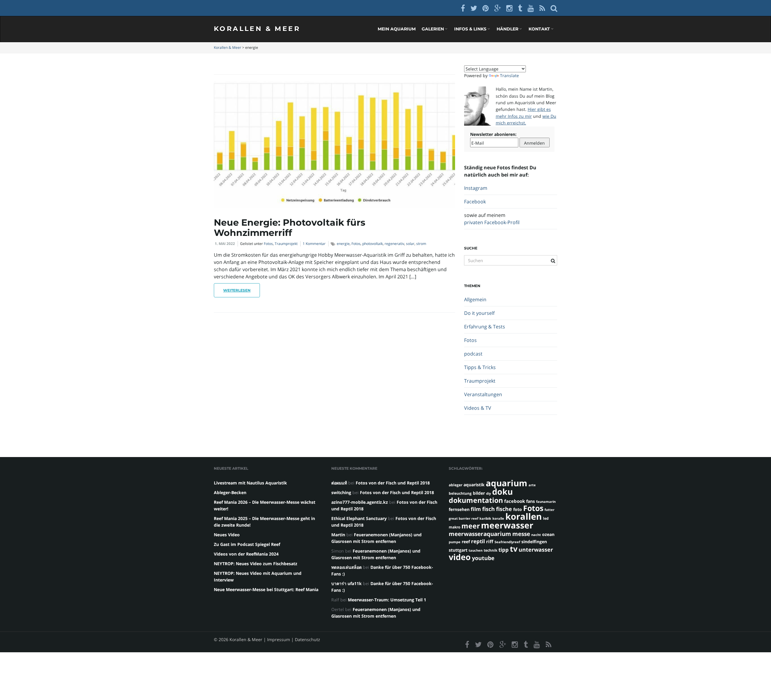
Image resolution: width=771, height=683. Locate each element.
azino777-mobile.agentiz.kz (359, 502)
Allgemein (475, 299)
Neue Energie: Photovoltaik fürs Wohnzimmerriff (289, 227)
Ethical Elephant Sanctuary (359, 518)
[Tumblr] (520, 8)
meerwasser (507, 525)
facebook (514, 501)
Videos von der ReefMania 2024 (246, 554)
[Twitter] (473, 8)
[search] (554, 8)
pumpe (454, 542)
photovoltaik (372, 243)
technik (490, 550)
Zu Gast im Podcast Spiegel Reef (247, 544)
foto (517, 509)
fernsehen (459, 509)
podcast (473, 353)
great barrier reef (463, 518)
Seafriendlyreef (507, 542)
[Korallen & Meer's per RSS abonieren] (542, 8)
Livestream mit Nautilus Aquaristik (250, 483)
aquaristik (474, 484)
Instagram (475, 188)
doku (502, 491)
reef (466, 541)
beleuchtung (460, 493)
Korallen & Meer (257, 29)
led (546, 518)
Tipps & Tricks (480, 367)
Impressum (278, 639)
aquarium (506, 483)
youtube (483, 558)
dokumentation (476, 500)
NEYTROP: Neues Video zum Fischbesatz (255, 563)
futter (549, 510)
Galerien (433, 29)
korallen (523, 516)
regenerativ (394, 243)
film (476, 509)
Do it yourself (479, 313)
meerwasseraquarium (480, 534)
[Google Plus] (497, 8)
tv (513, 549)
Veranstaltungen (483, 394)
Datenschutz (307, 639)
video (460, 556)
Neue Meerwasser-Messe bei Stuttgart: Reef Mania (266, 589)
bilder (479, 493)
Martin (338, 534)
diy (488, 493)
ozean (548, 534)
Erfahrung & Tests (484, 326)
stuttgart (458, 550)
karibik (485, 518)
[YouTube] (531, 8)
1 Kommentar (314, 243)
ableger (455, 484)
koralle (498, 518)
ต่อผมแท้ (339, 483)
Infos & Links (471, 29)
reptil (478, 541)
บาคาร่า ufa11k (346, 583)
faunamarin (546, 502)
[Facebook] (463, 8)
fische (504, 508)
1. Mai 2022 (225, 243)
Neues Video (227, 534)
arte (532, 485)
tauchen (475, 550)
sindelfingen (534, 541)
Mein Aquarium (397, 29)
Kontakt (540, 29)
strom (421, 243)
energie (343, 243)
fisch (488, 508)
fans (530, 501)
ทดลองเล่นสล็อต (346, 567)
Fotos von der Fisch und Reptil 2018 (393, 483)
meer (470, 526)
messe (521, 534)
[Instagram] (509, 8)
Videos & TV (477, 408)
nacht (536, 535)
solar (410, 243)
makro (454, 527)
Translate (509, 75)
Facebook (475, 201)
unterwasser (536, 549)
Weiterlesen (237, 290)
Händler (508, 29)
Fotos (268, 243)
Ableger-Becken (230, 492)
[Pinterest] (485, 8)
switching (341, 492)
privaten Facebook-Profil (492, 222)
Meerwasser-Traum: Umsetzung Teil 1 (387, 600)
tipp (503, 549)
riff (489, 541)
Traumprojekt (286, 243)
